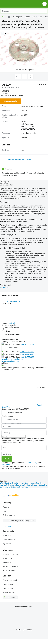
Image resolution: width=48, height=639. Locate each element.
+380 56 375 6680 (27, 354)
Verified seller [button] (7, 303)
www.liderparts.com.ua (10, 361)
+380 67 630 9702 (27, 344)
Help (4, 511)
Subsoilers (43, 485)
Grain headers (30, 483)
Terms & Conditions (10, 554)
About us (6, 507)
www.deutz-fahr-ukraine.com (12, 359)
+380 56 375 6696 (27, 357)
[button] (44, 4)
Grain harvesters (18, 483)
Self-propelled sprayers (15, 485)
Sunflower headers (31, 485)
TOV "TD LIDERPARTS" (11, 301)
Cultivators (15, 487)
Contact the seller (10, 101)
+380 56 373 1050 (27, 352)
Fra (9, 526)
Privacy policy (8, 558)
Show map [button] (41, 387)
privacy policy (32, 463)
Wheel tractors (6, 483)
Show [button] (18, 344)
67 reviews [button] (6, 331)
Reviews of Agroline (10, 566)
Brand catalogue (9, 570)
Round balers (24, 487)
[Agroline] (9, 16)
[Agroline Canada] (15, 4)
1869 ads (12, 323)
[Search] (44, 11)
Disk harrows (5, 487)
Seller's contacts (9, 515)
